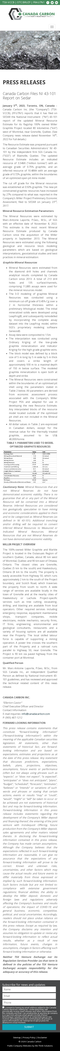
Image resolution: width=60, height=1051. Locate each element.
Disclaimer (42, 1037)
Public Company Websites (19, 1045)
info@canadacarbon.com (36, 714)
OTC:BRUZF (23, 2)
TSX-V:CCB (8, 2)
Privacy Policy (29, 1037)
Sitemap (17, 1037)
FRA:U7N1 (38, 2)
